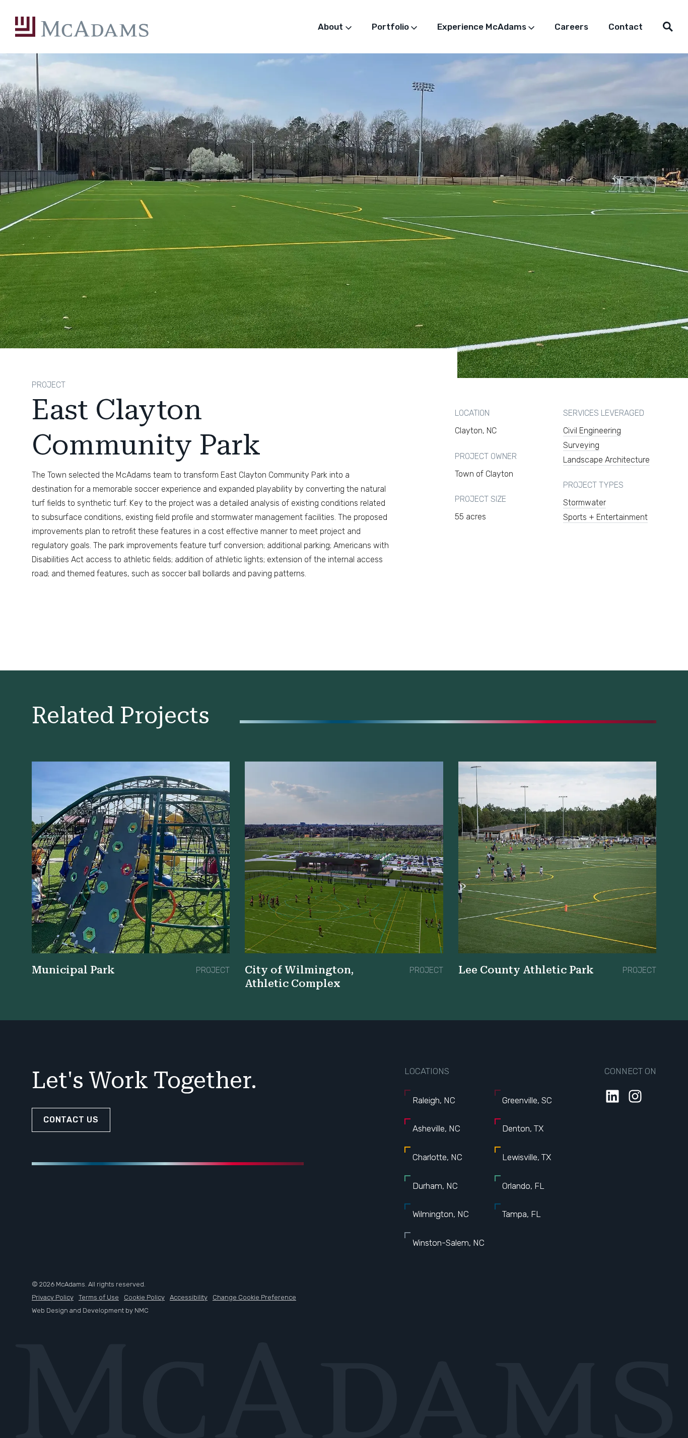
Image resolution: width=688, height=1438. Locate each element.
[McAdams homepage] (82, 27)
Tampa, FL (521, 1214)
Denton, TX (522, 1128)
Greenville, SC (527, 1100)
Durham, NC (435, 1186)
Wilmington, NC (440, 1214)
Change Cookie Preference (254, 1297)
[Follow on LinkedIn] (612, 1096)
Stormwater (584, 502)
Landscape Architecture (606, 460)
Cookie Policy (144, 1297)
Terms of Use (99, 1297)
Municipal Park (73, 970)
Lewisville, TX (526, 1157)
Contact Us (71, 1119)
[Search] (668, 27)
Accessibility (189, 1297)
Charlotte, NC (437, 1157)
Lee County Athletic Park (526, 970)
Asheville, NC (436, 1128)
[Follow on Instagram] (635, 1096)
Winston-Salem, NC (448, 1243)
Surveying (581, 445)
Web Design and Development (78, 1310)
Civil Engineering (592, 430)
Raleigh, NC (433, 1100)
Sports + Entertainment (605, 517)
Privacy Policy (53, 1297)
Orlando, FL (523, 1186)
